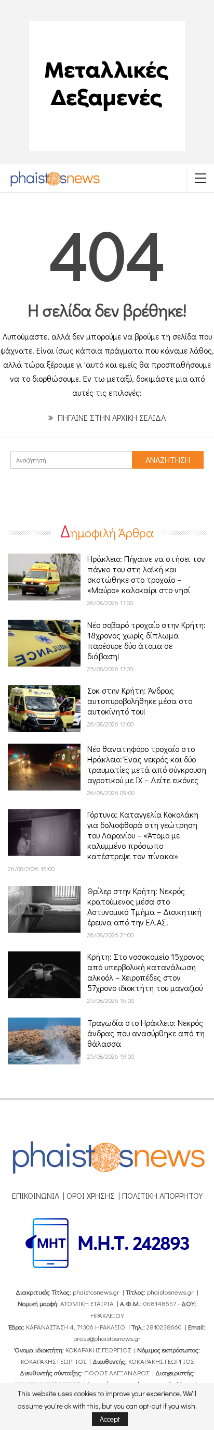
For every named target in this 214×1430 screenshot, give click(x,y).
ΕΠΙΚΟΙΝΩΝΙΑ (35, 1195)
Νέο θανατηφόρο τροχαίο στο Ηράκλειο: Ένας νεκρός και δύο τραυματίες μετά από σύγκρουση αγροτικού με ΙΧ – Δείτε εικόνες (146, 764)
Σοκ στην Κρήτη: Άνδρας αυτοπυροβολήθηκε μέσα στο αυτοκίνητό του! (139, 701)
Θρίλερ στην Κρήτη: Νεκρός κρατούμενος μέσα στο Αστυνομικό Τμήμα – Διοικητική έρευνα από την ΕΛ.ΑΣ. (144, 906)
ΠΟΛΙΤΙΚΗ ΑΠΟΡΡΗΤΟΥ (162, 1195)
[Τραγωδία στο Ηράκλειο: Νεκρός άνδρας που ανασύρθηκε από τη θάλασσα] (44, 1041)
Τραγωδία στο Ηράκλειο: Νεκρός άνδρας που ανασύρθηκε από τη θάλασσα (146, 1033)
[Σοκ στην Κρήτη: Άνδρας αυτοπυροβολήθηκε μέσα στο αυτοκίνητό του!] (44, 708)
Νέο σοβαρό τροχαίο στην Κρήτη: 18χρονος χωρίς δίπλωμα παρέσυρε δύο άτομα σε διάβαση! (146, 640)
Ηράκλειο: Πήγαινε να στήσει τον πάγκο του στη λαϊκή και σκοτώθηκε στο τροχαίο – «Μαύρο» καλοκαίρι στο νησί (146, 574)
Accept (110, 1419)
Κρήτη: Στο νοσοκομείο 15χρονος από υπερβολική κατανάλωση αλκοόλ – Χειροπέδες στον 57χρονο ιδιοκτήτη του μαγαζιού (145, 972)
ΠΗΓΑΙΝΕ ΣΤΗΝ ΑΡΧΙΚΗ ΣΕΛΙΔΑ (111, 417)
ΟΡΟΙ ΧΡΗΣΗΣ (90, 1195)
